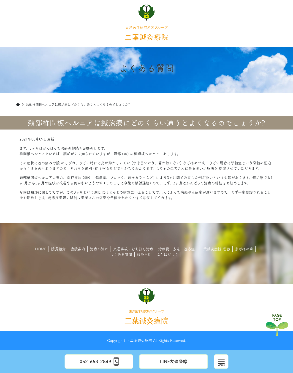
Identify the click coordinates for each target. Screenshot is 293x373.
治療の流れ (99, 249)
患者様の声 (244, 249)
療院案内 (78, 249)
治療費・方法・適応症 (176, 249)
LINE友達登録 (173, 361)
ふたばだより (167, 254)
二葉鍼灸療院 (146, 33)
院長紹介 (58, 249)
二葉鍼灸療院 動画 (215, 249)
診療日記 (144, 254)
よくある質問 (121, 254)
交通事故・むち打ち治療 (133, 249)
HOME (40, 249)
